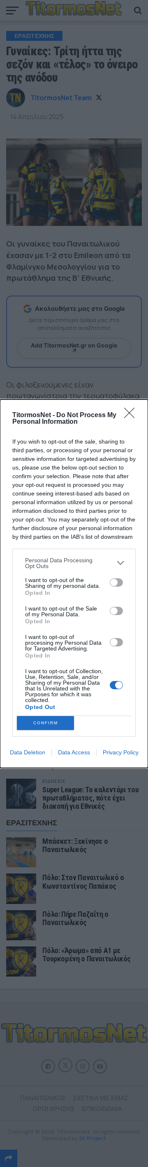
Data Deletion (27, 752)
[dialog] (74, 583)
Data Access (74, 752)
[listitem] (74, 563)
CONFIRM (45, 723)
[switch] (116, 582)
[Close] (132, 415)
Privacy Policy (121, 752)
